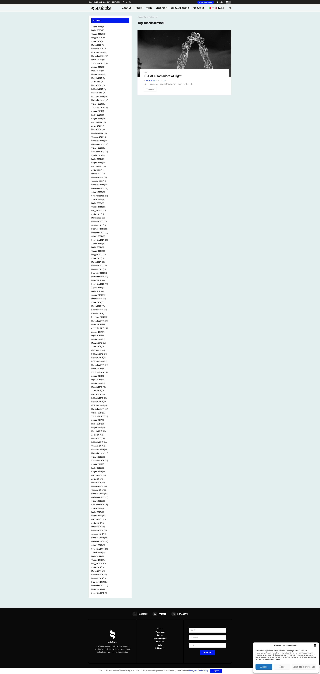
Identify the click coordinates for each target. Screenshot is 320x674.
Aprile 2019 (96, 347)
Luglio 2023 (96, 159)
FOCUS (139, 8)
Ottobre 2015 (96, 501)
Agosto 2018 (96, 376)
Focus (159, 629)
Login (220, 2)
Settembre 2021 (97, 240)
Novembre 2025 (97, 56)
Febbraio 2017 (97, 442)
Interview (160, 642)
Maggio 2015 (96, 519)
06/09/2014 (158, 80)
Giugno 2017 (96, 427)
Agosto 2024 (96, 111)
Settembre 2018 (97, 372)
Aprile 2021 (96, 258)
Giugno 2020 (96, 295)
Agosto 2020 (96, 288)
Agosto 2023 (96, 155)
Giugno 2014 (96, 560)
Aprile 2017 (96, 435)
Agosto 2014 (96, 553)
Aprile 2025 (96, 82)
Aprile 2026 (96, 41)
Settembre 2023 (97, 152)
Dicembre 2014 (97, 538)
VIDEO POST (161, 8)
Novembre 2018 (97, 365)
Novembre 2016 (97, 453)
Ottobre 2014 (96, 545)
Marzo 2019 (96, 350)
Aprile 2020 (96, 302)
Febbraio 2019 (97, 354)
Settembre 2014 (97, 549)
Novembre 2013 (97, 586)
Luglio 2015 (96, 512)
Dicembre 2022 (97, 185)
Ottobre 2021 (96, 236)
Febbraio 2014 (97, 575)
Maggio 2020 (96, 299)
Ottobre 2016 (96, 457)
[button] (315, 645)
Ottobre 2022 (96, 192)
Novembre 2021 (97, 233)
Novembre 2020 (97, 277)
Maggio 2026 (96, 38)
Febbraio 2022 (97, 222)
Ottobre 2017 (96, 413)
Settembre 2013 (97, 593)
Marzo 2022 (96, 218)
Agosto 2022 (96, 199)
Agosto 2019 (96, 332)
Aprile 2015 (96, 523)
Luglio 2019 (96, 336)
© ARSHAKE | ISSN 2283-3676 (99, 2)
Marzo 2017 (96, 439)
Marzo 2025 (96, 86)
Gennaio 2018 (97, 402)
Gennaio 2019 (97, 358)
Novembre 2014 (97, 542)
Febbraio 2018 (97, 398)
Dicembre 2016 (97, 450)
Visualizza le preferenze (304, 667)
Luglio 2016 (96, 468)
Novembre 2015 (97, 497)
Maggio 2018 (96, 387)
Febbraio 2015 (97, 531)
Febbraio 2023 (97, 177)
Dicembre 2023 (97, 141)
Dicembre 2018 (97, 361)
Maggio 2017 (96, 431)
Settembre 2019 (97, 328)
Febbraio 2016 (97, 486)
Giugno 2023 (96, 163)
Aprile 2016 (96, 479)
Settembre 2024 (97, 108)
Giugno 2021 (96, 251)
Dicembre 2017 (97, 405)
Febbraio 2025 (97, 89)
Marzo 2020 (96, 306)
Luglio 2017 (96, 424)
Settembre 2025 (97, 63)
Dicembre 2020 (97, 273)
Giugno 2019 (96, 339)
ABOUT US (126, 8)
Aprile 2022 (96, 214)
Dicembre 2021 (97, 229)
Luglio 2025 (96, 71)
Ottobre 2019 (96, 325)
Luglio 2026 (96, 30)
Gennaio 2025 (97, 93)
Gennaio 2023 (97, 181)
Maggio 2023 (96, 166)
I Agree (215, 671)
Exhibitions (159, 648)
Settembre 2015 (97, 505)
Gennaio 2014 (97, 578)
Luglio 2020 (96, 291)
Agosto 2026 (96, 27)
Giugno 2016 (96, 472)
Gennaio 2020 (97, 314)
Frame (146, 72)
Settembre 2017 (97, 416)
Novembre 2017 (97, 409)
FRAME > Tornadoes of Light (163, 76)
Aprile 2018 (96, 391)
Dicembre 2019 (97, 317)
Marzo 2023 (96, 174)
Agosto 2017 (96, 420)
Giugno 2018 (96, 383)
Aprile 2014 (96, 567)
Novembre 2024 (97, 100)
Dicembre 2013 (97, 582)
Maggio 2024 (96, 122)
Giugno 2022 (96, 207)
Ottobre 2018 (96, 369)
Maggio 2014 (96, 564)
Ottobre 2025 (96, 60)
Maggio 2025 (96, 78)
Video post (160, 632)
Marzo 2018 (96, 394)
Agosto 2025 (96, 67)
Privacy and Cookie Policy (198, 671)
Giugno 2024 (96, 119)
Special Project (205, 2)
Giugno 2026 (96, 34)
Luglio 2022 (96, 203)
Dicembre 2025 (97, 52)
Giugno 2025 (96, 74)
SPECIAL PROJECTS (180, 8)
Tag (145, 17)
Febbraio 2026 (97, 49)
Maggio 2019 (96, 343)
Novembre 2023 (97, 144)
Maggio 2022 (96, 210)
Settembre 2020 (97, 284)
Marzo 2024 (96, 130)
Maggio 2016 (96, 475)
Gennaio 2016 (97, 490)
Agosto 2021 (96, 244)
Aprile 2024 (96, 126)
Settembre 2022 (97, 196)
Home (140, 17)
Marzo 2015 (96, 527)
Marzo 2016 (96, 483)
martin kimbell (153, 17)
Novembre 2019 (97, 321)
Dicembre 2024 (97, 97)
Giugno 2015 (96, 516)
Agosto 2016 (96, 464)
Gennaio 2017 (97, 446)
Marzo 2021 (96, 262)
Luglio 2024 (96, 115)
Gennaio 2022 (97, 225)
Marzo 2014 (96, 571)
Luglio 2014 (96, 556)
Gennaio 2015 (97, 534)
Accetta (263, 667)
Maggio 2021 (96, 255)
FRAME (149, 8)
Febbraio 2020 (97, 310)
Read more (150, 89)
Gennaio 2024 (97, 137)
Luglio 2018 (96, 380)
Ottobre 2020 (96, 280)
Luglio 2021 (96, 247)
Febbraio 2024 (97, 133)
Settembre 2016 (97, 461)
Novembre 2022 (97, 188)
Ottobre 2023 (96, 148)
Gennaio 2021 (97, 269)
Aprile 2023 (96, 170)
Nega (282, 667)
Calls (160, 645)
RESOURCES (198, 8)
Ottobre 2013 (96, 589)
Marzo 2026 (96, 45)
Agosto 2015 (96, 508)
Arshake (149, 80)
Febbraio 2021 (97, 266)
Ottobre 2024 (96, 104)
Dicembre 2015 (97, 494)
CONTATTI (116, 2)
